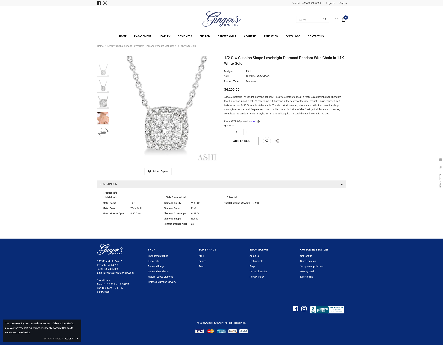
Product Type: (231, 81)
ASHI (248, 71)
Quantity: (229, 125)
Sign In (343, 3)
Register (330, 3)
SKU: (226, 76)
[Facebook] (99, 3)
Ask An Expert (160, 171)
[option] (166, 109)
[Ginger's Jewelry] (221, 19)
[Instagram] (105, 3)
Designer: (229, 71)
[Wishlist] (267, 141)
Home (100, 46)
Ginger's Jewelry (214, 322)
